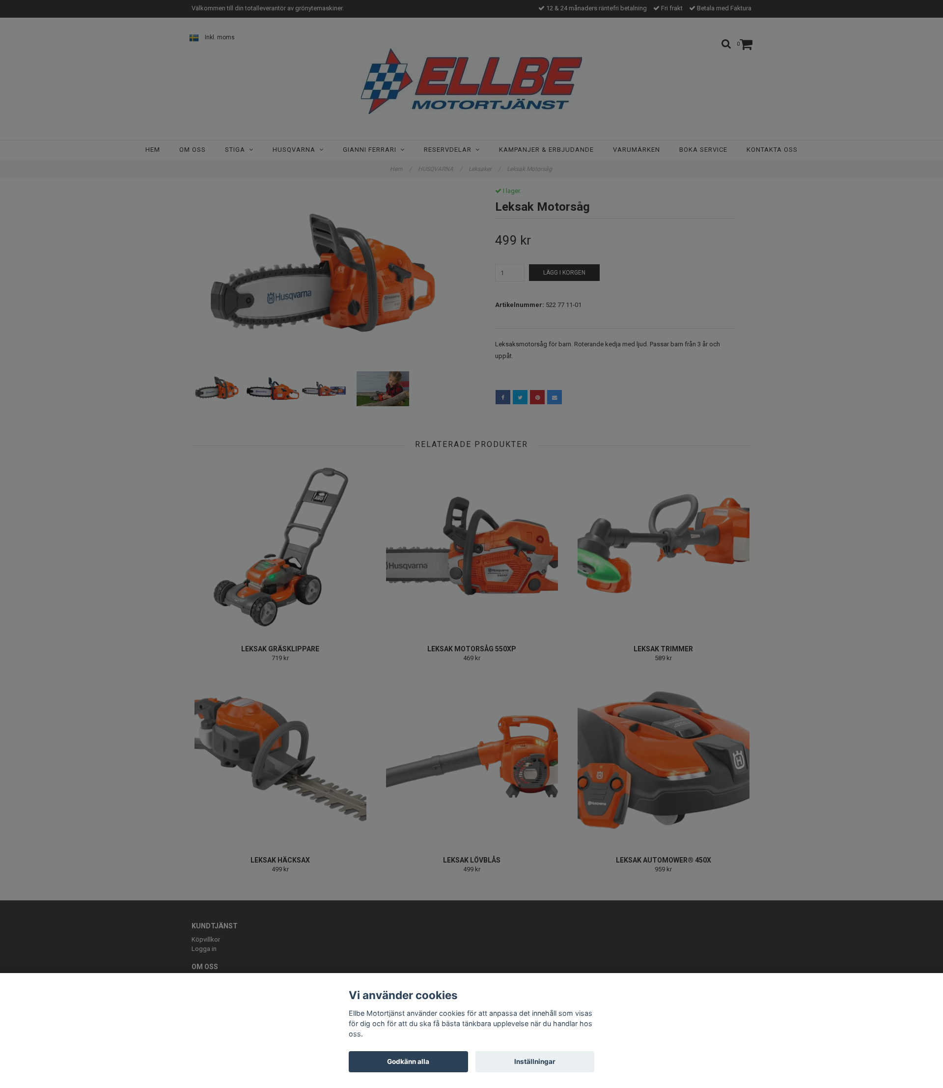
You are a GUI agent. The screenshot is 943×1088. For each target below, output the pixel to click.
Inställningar (534, 1061)
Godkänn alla (408, 1061)
